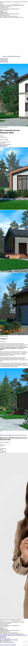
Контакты (18, 56)
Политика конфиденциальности (7, 642)
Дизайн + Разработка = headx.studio (8, 644)
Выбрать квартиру (4, 145)
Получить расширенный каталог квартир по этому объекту (13, 435)
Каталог (4, 56)
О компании (9, 56)
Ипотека (14, 56)
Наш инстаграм (14, 635)
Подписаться (3, 637)
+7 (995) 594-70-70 (4, 58)
